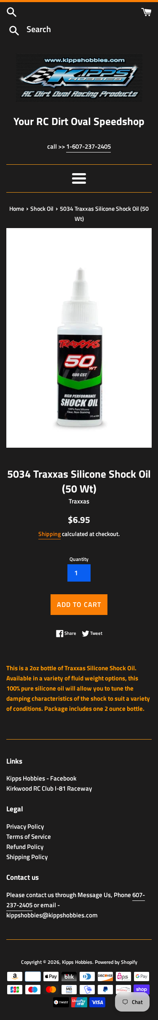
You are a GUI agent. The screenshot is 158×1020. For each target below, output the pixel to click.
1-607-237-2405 (88, 146)
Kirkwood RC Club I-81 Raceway (49, 788)
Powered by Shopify (116, 962)
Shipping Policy (27, 857)
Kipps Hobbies (77, 962)
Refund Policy (24, 846)
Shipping (49, 533)
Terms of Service (28, 836)
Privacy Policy (25, 826)
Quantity (79, 559)
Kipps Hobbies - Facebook (41, 778)
